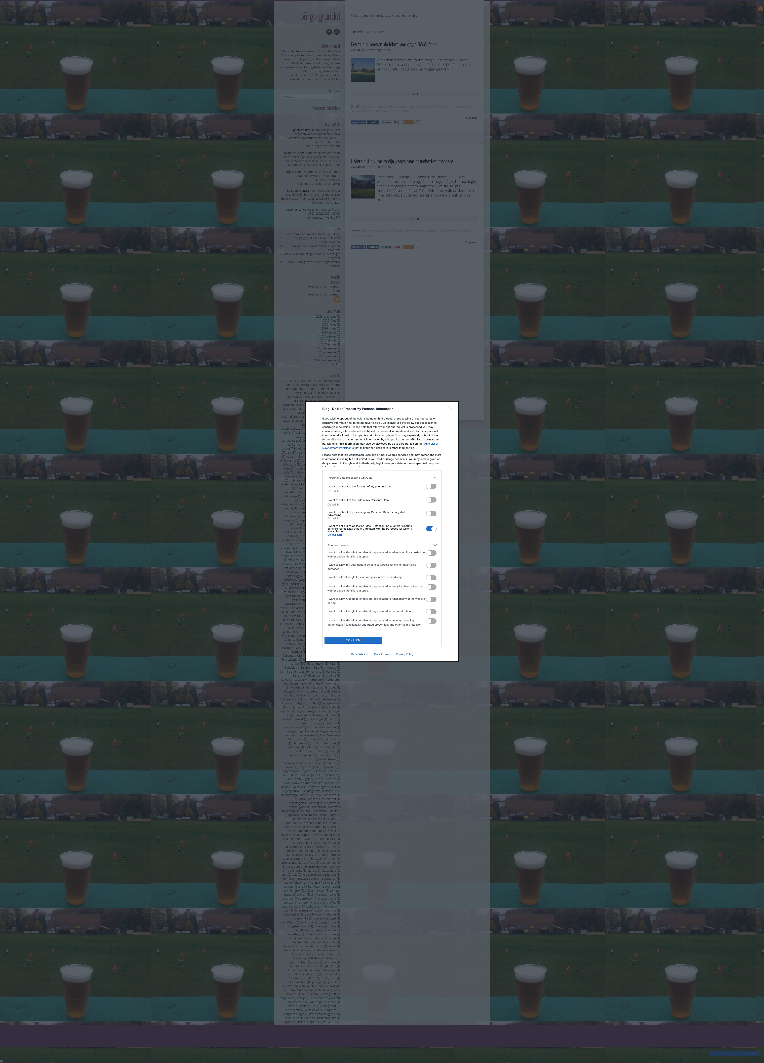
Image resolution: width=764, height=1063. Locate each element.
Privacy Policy (404, 654)
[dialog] (382, 531)
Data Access (382, 654)
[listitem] (382, 477)
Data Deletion (359, 654)
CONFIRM (353, 640)
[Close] (451, 409)
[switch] (431, 486)
